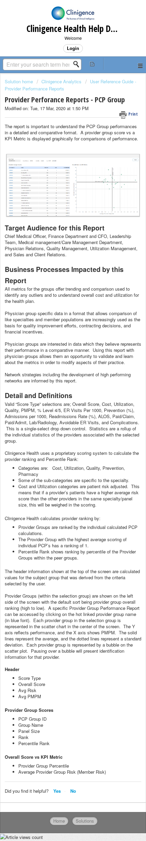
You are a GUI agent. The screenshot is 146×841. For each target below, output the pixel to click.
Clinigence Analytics (61, 81)
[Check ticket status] (92, 64)
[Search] (78, 64)
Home (59, 821)
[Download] (60, 425)
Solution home (19, 81)
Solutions (85, 821)
